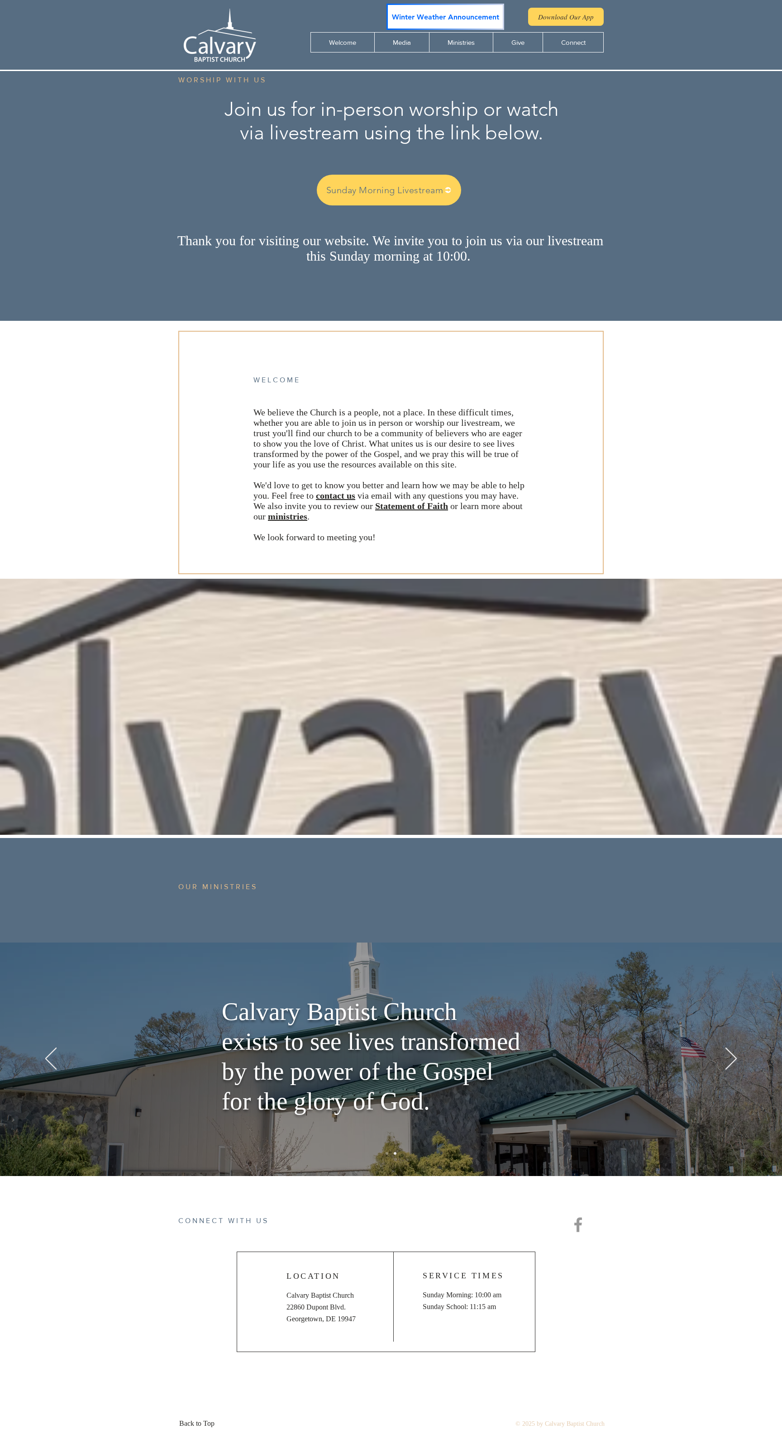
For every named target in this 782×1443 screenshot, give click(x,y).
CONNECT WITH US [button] (223, 1220)
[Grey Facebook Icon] (578, 1224)
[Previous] (51, 1059)
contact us (335, 495)
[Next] (731, 1059)
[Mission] (387, 1153)
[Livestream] (395, 1153)
